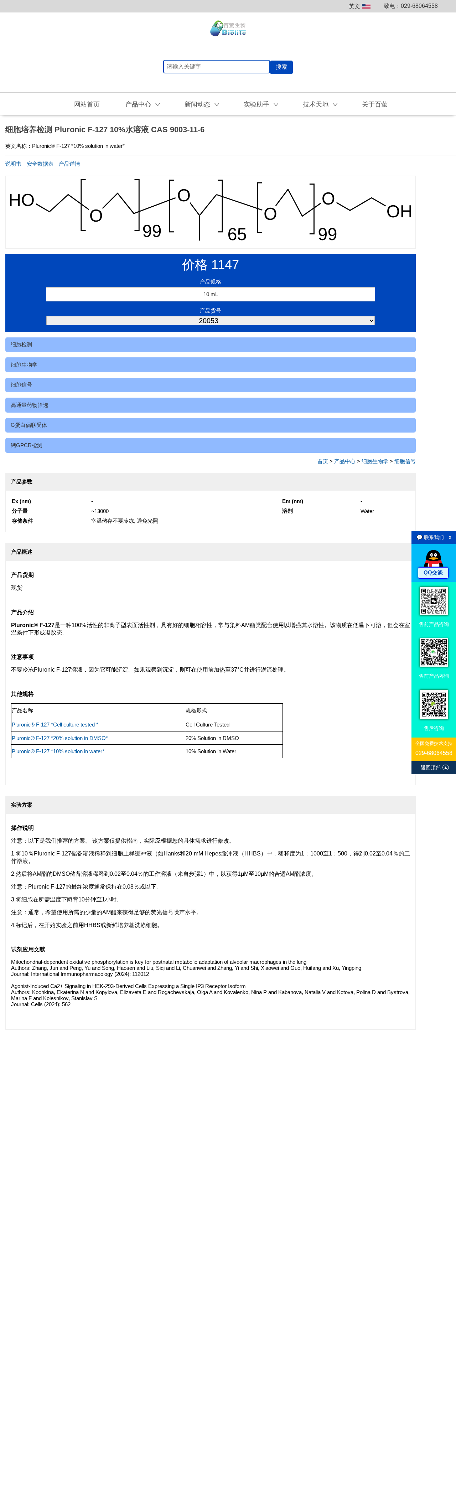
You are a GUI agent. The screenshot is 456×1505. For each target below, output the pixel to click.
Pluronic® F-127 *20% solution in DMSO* (60, 738)
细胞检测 (21, 344)
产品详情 (69, 164)
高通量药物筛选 (29, 405)
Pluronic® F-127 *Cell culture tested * (55, 725)
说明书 (13, 164)
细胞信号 (21, 385)
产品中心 (345, 461)
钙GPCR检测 (26, 445)
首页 (322, 461)
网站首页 (87, 104)
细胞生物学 (24, 365)
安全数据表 (40, 164)
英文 (354, 6)
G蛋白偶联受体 (29, 425)
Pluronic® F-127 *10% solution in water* (58, 751)
